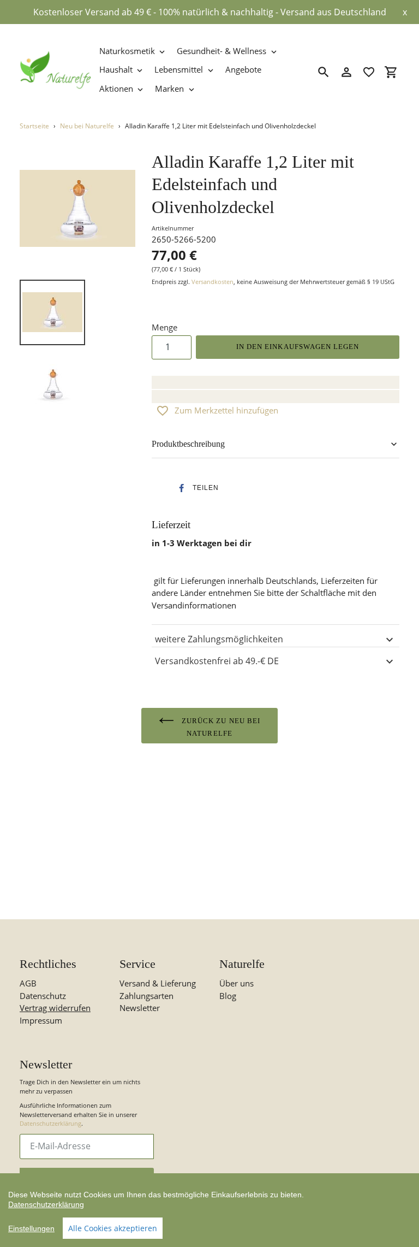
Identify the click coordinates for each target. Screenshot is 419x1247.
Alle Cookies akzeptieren (112, 1228)
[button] (195, 488)
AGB (28, 983)
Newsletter (139, 1007)
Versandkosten (212, 281)
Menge (164, 327)
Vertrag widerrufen (55, 1007)
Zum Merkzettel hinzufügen (226, 410)
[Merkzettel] (369, 72)
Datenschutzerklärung (50, 1123)
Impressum (41, 1020)
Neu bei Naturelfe (87, 126)
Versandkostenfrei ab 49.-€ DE (217, 661)
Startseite (34, 126)
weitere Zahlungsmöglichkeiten (219, 639)
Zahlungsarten (146, 995)
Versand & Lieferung (157, 983)
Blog (227, 995)
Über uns (236, 983)
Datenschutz (43, 995)
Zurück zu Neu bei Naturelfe (219, 727)
